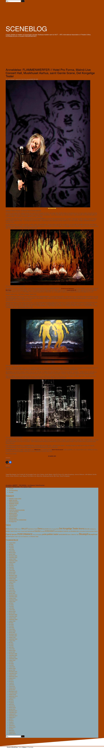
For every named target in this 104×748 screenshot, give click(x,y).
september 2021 (13, 639)
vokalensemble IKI (71, 290)
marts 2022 (12, 629)
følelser (8, 531)
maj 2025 (11, 567)
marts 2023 (12, 609)
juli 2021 (11, 642)
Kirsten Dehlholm (14, 476)
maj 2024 (11, 587)
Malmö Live (37, 449)
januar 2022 (12, 632)
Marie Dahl (39, 476)
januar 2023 (12, 613)
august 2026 (12, 543)
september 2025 (13, 561)
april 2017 (11, 724)
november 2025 (13, 557)
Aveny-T (19, 529)
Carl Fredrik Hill (21, 474)
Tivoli (30, 536)
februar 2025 (12, 572)
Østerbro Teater (34, 536)
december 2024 (13, 575)
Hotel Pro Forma (57, 474)
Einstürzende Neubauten (67, 288)
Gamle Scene (13, 531)
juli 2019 (11, 680)
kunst (21, 476)
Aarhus (8, 529)
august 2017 (12, 717)
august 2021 (12, 640)
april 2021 (11, 647)
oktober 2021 (12, 637)
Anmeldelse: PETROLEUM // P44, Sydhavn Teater (19, 487)
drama (81, 528)
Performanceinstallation (37, 534)
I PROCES (11, 507)
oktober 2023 (12, 598)
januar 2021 (12, 652)
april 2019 (11, 685)
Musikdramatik (75, 531)
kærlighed (60, 531)
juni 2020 (11, 663)
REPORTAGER (13, 518)
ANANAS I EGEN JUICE (15, 499)
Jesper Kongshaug (69, 474)
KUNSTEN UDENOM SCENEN (17, 510)
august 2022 (12, 621)
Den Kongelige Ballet (54, 529)
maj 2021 (11, 645)
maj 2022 (11, 626)
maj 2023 (11, 606)
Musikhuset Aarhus (48, 476)
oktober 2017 (12, 714)
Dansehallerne (46, 529)
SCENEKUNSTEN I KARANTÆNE (17, 520)
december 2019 (13, 671)
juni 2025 (11, 565)
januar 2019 (12, 689)
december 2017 (13, 711)
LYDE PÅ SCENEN (13, 512)
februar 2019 (12, 688)
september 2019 (13, 676)
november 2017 (13, 712)
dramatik (87, 529)
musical (65, 531)
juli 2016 (11, 729)
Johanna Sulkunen (79, 474)
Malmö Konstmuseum (57, 449)
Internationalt (30, 531)
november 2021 (13, 636)
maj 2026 (11, 547)
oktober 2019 (12, 675)
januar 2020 (12, 670)
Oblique (24, 747)
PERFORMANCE (13, 515)
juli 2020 (11, 662)
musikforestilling (82, 531)
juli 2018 (11, 699)
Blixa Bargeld (13, 474)
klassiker (37, 531)
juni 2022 (11, 624)
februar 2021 (12, 650)
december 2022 (13, 614)
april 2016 (11, 730)
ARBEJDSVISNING (14, 502)
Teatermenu (25, 536)
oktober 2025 (12, 559)
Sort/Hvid (8, 536)
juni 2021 (11, 644)
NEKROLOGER (13, 513)
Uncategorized (12, 521)
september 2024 (13, 580)
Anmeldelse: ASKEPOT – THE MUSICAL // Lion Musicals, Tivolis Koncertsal (25, 485)
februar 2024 (12, 592)
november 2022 (13, 616)
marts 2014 (12, 732)
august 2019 (12, 678)
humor (19, 531)
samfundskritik (63, 534)
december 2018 (13, 691)
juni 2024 (11, 585)
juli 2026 (11, 544)
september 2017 (13, 716)
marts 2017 (12, 725)
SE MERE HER (52, 456)
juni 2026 (11, 546)
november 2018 (13, 693)
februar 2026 (12, 552)
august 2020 (12, 660)
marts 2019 (12, 686)
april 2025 (11, 569)
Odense (96, 531)
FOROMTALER (13, 505)
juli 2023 (11, 603)
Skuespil (83, 534)
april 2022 (11, 627)
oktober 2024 (12, 578)
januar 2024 (12, 593)
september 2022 (13, 619)
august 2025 (12, 562)
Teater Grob (20, 536)
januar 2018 (12, 709)
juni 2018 (11, 701)
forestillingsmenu (92, 529)
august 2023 (12, 601)
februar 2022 (12, 631)
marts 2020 (12, 667)
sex (78, 534)
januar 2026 (12, 554)
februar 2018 (12, 707)
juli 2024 (11, 583)
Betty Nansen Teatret (32, 529)
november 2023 (13, 596)
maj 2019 (11, 683)
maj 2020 (11, 665)
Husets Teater (24, 531)
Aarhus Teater (14, 529)
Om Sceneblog (13, 490)
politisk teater (52, 534)
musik (69, 531)
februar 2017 (12, 727)
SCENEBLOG (26, 28)
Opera (8, 534)
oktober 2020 (12, 657)
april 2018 (11, 704)
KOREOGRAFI (50, 531)
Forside (11, 488)
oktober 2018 (12, 694)
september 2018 (13, 696)
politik (44, 534)
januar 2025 (12, 574)
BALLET (25, 528)
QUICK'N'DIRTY (13, 516)
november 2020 (13, 655)
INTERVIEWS (12, 508)
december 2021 (13, 634)
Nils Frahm (8, 290)
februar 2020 (12, 668)
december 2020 (13, 654)
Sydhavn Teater (14, 536)
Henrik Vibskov (48, 474)
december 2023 (13, 595)
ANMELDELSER (34, 79)
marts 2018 (12, 706)
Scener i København (71, 534)
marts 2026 (12, 551)
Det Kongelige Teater (31, 474)
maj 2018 (11, 702)
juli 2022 (11, 623)
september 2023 (13, 600)
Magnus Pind (26, 476)
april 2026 (11, 549)
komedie (43, 531)
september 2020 (13, 658)
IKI (63, 474)
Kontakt (11, 492)
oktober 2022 (12, 618)
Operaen (14, 534)
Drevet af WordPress (12, 747)
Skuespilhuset (92, 534)
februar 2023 (12, 611)
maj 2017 (11, 722)
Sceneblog (27, 79)
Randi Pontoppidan (65, 476)
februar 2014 (12, 733)
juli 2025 (11, 564)
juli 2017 (11, 719)
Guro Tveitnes (40, 474)
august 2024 (12, 582)
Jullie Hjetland (88, 474)
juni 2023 (11, 605)
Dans (40, 528)
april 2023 (11, 608)
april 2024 (11, 588)
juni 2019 (11, 681)
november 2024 (13, 577)
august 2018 (12, 698)
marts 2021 (12, 649)
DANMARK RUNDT (14, 503)
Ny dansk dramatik (89, 531)
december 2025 (13, 556)
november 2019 (13, 673)
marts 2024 (12, 590)
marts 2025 (12, 570)
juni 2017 (11, 720)
